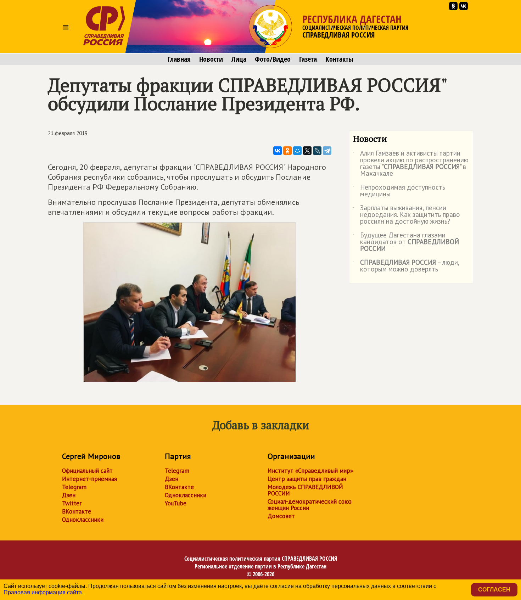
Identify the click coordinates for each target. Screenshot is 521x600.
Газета (308, 59)
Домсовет (281, 516)
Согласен (494, 590)
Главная (179, 59)
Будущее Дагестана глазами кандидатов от (406, 242)
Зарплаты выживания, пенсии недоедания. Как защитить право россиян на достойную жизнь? (406, 214)
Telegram (74, 487)
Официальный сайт (87, 470)
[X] (307, 150)
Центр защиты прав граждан (307, 479)
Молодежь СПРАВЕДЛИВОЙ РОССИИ (305, 490)
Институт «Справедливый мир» (310, 470)
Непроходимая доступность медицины (399, 191)
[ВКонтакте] (277, 150)
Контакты (339, 59)
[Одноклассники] (287, 150)
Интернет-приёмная (89, 479)
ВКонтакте (76, 511)
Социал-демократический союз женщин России (310, 504)
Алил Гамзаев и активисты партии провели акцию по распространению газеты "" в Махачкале (411, 164)
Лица (238, 59)
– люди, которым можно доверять (406, 266)
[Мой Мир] (297, 150)
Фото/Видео (273, 59)
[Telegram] (327, 150)
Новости (211, 59)
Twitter (72, 503)
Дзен (68, 495)
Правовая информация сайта (43, 592)
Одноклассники (82, 519)
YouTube (175, 503)
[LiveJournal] (317, 150)
